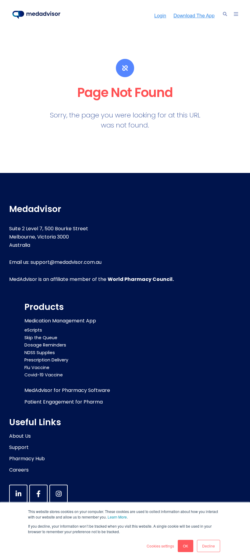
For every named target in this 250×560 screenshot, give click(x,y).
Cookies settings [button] (160, 545)
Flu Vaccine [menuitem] (36, 367)
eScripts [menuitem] (33, 330)
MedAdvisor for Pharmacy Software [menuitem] (67, 390)
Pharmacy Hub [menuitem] (27, 458)
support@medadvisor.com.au (66, 262)
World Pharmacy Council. (141, 279)
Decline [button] (208, 545)
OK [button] (185, 545)
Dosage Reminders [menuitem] (45, 345)
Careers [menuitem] (19, 469)
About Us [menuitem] (20, 436)
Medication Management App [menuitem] (60, 320)
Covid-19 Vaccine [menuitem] (43, 375)
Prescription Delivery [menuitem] (46, 360)
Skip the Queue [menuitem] (40, 338)
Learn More (117, 516)
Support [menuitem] (19, 447)
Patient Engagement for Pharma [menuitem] (63, 401)
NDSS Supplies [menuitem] (39, 353)
